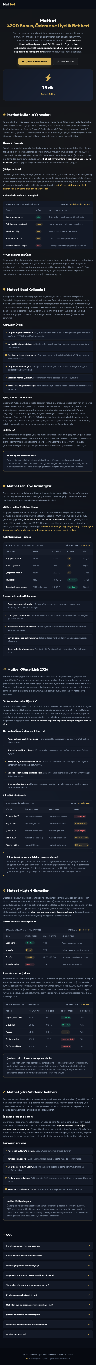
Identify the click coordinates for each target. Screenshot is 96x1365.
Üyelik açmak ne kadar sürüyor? (21, 1295)
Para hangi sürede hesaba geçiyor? (23, 1245)
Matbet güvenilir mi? (16, 1334)
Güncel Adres (67, 61)
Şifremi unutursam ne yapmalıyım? (23, 1314)
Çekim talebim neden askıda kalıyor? (24, 1255)
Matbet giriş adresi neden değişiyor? (24, 1265)
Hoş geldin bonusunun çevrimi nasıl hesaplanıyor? (30, 1275)
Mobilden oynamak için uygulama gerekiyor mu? (29, 1304)
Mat (9, 4)
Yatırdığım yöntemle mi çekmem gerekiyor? (27, 1285)
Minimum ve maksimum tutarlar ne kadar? (26, 1324)
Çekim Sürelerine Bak (36, 61)
